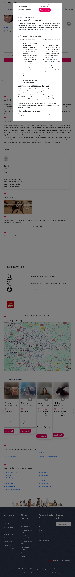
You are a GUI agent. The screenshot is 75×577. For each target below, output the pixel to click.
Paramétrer (44, 6)
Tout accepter (44, 10)
